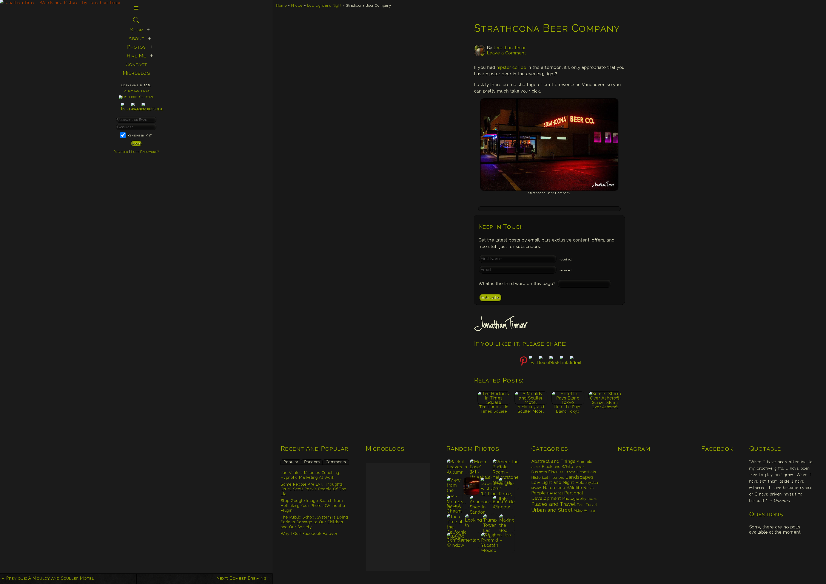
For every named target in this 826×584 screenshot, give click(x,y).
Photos (297, 5)
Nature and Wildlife (562, 487)
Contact (136, 64)
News (588, 488)
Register (121, 151)
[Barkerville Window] (503, 504)
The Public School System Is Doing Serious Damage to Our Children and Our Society (314, 522)
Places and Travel (553, 504)
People (538, 493)
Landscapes (579, 477)
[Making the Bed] (507, 523)
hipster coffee (511, 67)
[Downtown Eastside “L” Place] (489, 486)
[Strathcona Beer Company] (471, 486)
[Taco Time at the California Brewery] (455, 523)
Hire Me (136, 56)
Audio (536, 467)
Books (579, 467)
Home (281, 5)
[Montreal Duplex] (457, 504)
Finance (555, 471)
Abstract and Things (553, 461)
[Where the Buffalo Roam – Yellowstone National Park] (503, 468)
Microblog (136, 73)
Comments (336, 462)
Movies (536, 488)
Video (578, 510)
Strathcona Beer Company (547, 28)
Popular (291, 462)
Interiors (556, 477)
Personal (555, 493)
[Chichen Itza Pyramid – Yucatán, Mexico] (498, 541)
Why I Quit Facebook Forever (309, 533)
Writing (589, 510)
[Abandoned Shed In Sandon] (480, 504)
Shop (136, 30)
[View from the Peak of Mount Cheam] (454, 486)
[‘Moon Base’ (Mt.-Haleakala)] (480, 468)
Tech (580, 505)
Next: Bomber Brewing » (243, 578)
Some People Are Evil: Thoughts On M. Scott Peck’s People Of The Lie (313, 489)
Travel (591, 504)
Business (539, 472)
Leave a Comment (506, 53)
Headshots (586, 472)
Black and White (557, 466)
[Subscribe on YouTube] (153, 109)
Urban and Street (552, 510)
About (136, 38)
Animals (584, 461)
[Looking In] (474, 523)
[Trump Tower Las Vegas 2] (490, 523)
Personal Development (557, 495)
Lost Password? (145, 151)
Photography (574, 498)
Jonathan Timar (509, 47)
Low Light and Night (324, 5)
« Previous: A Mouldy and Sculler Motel (48, 578)
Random (312, 462)
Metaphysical (587, 482)
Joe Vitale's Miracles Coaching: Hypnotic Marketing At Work (310, 475)
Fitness (570, 472)
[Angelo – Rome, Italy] (506, 486)
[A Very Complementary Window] (463, 541)
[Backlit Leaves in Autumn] (457, 468)
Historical (539, 477)
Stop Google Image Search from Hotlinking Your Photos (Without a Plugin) (313, 505)
